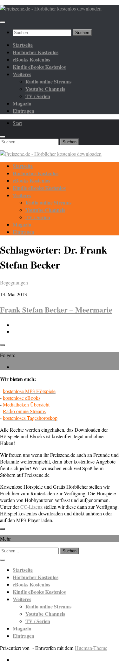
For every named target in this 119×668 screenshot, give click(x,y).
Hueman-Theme (91, 647)
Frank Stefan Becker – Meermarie (56, 309)
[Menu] (2, 22)
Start (17, 122)
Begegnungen (14, 282)
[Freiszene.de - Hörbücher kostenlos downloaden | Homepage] (51, 8)
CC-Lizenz (31, 506)
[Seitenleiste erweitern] (2, 345)
